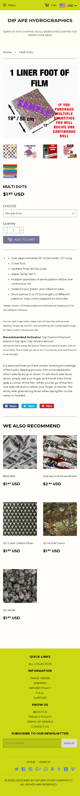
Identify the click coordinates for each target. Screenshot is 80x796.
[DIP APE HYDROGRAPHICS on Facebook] (23, 769)
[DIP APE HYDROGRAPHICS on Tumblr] (59, 769)
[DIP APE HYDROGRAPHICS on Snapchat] (52, 769)
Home (7, 52)
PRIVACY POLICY (40, 716)
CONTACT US (40, 726)
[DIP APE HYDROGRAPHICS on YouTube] (66, 769)
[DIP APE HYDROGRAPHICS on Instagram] (46, 769)
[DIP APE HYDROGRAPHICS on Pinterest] (30, 769)
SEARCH (44, 762)
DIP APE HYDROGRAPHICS (40, 20)
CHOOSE (9, 206)
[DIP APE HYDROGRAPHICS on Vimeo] (73, 769)
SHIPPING (40, 683)
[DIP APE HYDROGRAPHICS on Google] (38, 769)
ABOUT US (40, 711)
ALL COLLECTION (40, 663)
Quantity (9, 223)
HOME (31, 762)
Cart (53, 5)
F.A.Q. (40, 692)
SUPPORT (40, 697)
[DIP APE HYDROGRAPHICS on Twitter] (17, 769)
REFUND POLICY (40, 688)
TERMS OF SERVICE (40, 721)
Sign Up (69, 743)
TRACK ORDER (40, 678)
